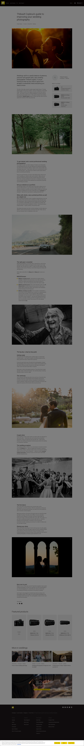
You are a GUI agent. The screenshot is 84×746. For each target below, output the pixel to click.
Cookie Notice (19, 744)
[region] (42, 743)
